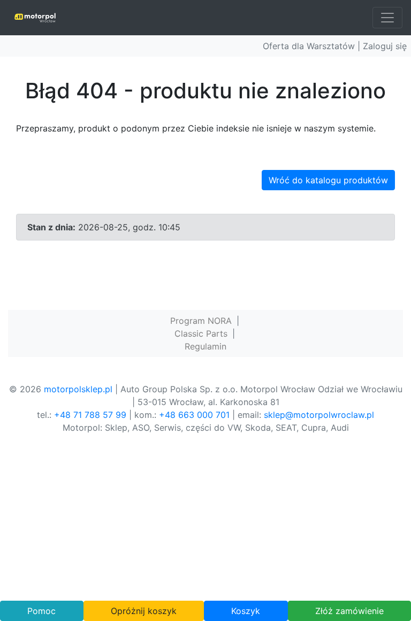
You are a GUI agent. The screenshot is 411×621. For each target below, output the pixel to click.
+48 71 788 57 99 (90, 414)
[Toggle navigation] (387, 17)
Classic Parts (200, 333)
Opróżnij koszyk (144, 611)
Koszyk (245, 611)
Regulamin (205, 346)
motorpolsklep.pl (78, 389)
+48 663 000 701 (194, 414)
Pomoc (41, 611)
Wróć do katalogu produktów (328, 180)
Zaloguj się (385, 46)
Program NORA (201, 320)
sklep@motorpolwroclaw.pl (319, 414)
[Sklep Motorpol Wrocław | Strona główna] (35, 17)
